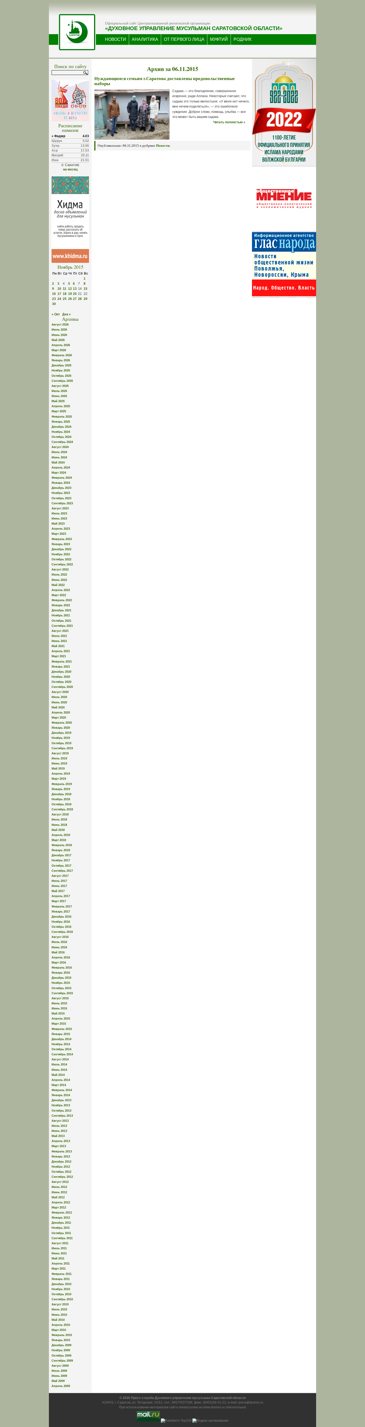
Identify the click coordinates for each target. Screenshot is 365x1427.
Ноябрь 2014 (61, 1044)
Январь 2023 (61, 544)
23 (54, 299)
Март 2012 (59, 1207)
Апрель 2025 (61, 406)
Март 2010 (59, 1329)
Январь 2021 (61, 666)
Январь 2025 (61, 421)
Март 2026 (59, 350)
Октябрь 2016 (61, 926)
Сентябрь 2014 (62, 1054)
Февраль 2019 (62, 784)
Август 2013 (60, 1120)
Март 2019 (59, 778)
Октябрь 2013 (61, 1110)
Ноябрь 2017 (61, 860)
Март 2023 (59, 533)
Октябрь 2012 (61, 1171)
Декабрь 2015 (61, 977)
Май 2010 (58, 1319)
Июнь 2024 (59, 457)
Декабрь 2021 (61, 610)
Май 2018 (58, 829)
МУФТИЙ (219, 39)
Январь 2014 (61, 1095)
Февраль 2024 (62, 477)
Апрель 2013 (61, 1141)
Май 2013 (58, 1135)
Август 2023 (60, 508)
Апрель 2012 (61, 1202)
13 (75, 289)
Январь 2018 (61, 850)
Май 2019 (58, 768)
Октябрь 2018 (61, 804)
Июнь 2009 (59, 1375)
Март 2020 (59, 717)
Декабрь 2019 (61, 732)
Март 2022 (59, 595)
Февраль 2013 (62, 1151)
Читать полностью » (229, 122)
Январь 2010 (61, 1340)
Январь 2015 (61, 1034)
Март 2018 (59, 840)
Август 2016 (60, 936)
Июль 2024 (59, 452)
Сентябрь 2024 (62, 441)
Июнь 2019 (59, 763)
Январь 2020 (61, 727)
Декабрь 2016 (61, 916)
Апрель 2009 (61, 1386)
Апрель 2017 (61, 896)
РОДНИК (242, 39)
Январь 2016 (61, 972)
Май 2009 (58, 1380)
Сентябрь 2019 (62, 748)
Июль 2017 (59, 880)
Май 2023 (58, 523)
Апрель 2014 (61, 1079)
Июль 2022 (59, 574)
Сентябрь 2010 (62, 1299)
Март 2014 (59, 1085)
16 (54, 294)
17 (59, 294)
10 (59, 289)
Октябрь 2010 (61, 1294)
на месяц (70, 169)
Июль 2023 (59, 513)
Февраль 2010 (62, 1335)
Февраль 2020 (62, 722)
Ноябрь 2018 (61, 799)
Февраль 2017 (62, 906)
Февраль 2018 (62, 845)
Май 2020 (58, 707)
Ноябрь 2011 (61, 1227)
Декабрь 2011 (61, 1222)
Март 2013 (59, 1146)
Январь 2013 (61, 1156)
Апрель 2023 (61, 528)
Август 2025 (60, 385)
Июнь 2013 (59, 1130)
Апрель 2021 (61, 651)
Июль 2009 (59, 1370)
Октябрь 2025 (61, 375)
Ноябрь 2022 (61, 554)
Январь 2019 (61, 789)
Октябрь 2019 (61, 743)
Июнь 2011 (59, 1253)
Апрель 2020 (61, 712)
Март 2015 (59, 1023)
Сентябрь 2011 (62, 1238)
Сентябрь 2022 (62, 564)
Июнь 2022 (59, 579)
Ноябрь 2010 (61, 1289)
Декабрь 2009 (61, 1345)
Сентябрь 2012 (62, 1176)
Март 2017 (59, 901)
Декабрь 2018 (61, 794)
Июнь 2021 (59, 641)
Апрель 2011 (61, 1263)
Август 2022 (60, 569)
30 (54, 304)
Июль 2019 (59, 758)
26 (70, 299)
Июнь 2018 (59, 824)
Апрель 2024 (61, 467)
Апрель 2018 (61, 835)
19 (70, 294)
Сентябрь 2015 (62, 993)
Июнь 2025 (59, 396)
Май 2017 (58, 891)
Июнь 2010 (59, 1314)
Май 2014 (58, 1074)
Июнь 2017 (59, 885)
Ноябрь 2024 (61, 431)
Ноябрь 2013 (61, 1105)
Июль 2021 (59, 635)
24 (59, 299)
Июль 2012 (59, 1186)
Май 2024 (58, 462)
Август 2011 (60, 1243)
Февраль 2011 (62, 1273)
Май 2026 (58, 340)
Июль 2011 (59, 1248)
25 (65, 299)
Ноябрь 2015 (61, 982)
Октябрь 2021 (61, 620)
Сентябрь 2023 (62, 503)
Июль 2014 (59, 1064)
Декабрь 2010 (61, 1284)
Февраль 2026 (62, 355)
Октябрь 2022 (61, 559)
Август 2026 (60, 324)
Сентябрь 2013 (62, 1115)
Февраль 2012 (62, 1212)
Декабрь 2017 (61, 855)
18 (65, 294)
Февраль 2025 (62, 416)
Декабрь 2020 (61, 671)
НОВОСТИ (115, 39)
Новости (162, 146)
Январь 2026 (61, 360)
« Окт (56, 314)
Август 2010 (60, 1304)
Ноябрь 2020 (61, 676)
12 (70, 289)
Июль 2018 (59, 819)
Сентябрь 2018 (62, 809)
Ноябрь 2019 (61, 737)
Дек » (66, 314)
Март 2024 (59, 472)
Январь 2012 (61, 1217)
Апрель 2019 (61, 773)
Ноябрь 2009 (61, 1350)
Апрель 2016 (61, 957)
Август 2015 (60, 998)
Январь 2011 (61, 1279)
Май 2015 (58, 1013)
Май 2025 (58, 401)
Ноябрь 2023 (61, 492)
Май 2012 (58, 1197)
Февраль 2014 (62, 1090)
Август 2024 (60, 447)
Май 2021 (58, 646)
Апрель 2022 (61, 590)
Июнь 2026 (59, 334)
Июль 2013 (59, 1125)
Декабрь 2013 (61, 1100)
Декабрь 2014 (61, 1039)
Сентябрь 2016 (62, 931)
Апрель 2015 (61, 1018)
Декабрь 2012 (61, 1161)
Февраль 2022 (62, 600)
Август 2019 (60, 753)
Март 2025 (59, 411)
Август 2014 (60, 1059)
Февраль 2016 (62, 967)
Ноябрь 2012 (61, 1166)
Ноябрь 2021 (61, 615)
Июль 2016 (59, 942)
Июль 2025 (59, 391)
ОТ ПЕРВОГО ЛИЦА (184, 39)
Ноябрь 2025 (61, 370)
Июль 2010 (59, 1309)
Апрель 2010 (61, 1324)
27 (75, 299)
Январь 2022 (61, 605)
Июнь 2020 (59, 702)
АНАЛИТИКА (145, 39)
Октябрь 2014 (61, 1049)
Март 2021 (59, 656)
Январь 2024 (61, 482)
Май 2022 (58, 584)
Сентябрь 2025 (62, 380)
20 (75, 294)
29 (85, 299)
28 (80, 299)
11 (64, 289)
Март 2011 (59, 1268)
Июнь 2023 (59, 518)
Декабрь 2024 (61, 426)
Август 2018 (60, 814)
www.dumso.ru (214, 1407)
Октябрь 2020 (61, 681)
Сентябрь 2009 (62, 1360)
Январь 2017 (61, 911)
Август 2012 (60, 1181)
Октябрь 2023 (61, 498)
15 (85, 289)
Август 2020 (60, 691)
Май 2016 (58, 952)
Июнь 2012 (59, 1192)
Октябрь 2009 (61, 1355)
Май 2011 (58, 1258)
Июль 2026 (59, 329)
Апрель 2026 (61, 345)
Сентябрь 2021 (62, 625)
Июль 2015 (59, 1003)
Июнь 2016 (59, 947)
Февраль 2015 (62, 1028)
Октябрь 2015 (61, 988)
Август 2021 (60, 630)
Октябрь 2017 (61, 865)
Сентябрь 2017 (62, 870)
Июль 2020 (59, 697)
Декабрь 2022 (61, 549)
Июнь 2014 (59, 1069)
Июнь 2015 (59, 1008)
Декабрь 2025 (61, 365)
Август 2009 (60, 1365)
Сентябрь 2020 (62, 686)
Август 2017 (60, 875)
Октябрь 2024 (61, 436)
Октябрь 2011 (61, 1233)
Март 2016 (59, 962)
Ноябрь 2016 (61, 921)
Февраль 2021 (62, 661)
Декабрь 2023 (61, 487)
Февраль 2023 (62, 539)
